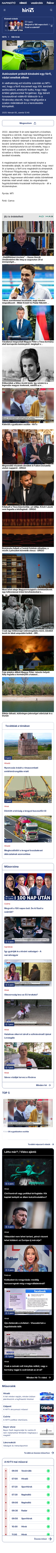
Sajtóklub (8, 947)
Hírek (6, 806)
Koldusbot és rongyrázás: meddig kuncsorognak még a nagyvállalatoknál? (24, 1281)
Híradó (7, 763)
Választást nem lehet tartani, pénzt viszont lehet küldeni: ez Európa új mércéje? (26, 1238)
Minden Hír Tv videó (36, 1377)
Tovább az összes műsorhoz (37, 1453)
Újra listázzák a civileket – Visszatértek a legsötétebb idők (24, 1325)
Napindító (26, 1494)
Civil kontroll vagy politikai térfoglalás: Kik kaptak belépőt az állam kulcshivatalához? (25, 1195)
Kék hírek (15, 37)
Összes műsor (40, 1539)
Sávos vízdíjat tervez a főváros (20, 1077)
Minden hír (41, 1085)
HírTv (4, 37)
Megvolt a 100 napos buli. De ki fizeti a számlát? (39, 25)
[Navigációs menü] (4, 10)
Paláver (7, 1275)
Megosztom (26, 123)
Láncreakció (9, 1442)
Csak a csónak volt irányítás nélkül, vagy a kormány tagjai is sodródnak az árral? (25, 1368)
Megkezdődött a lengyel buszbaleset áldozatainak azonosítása (23, 852)
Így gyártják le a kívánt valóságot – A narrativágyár (22, 953)
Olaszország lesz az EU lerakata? (21, 994)
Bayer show (9, 1427)
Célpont (7, 1406)
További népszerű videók (39, 1144)
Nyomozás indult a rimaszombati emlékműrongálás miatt (21, 769)
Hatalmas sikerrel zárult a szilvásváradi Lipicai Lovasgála (27, 1036)
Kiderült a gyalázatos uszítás (16, 1131)
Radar (24, 1510)
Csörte (7, 904)
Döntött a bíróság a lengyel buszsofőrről (25, 811)
